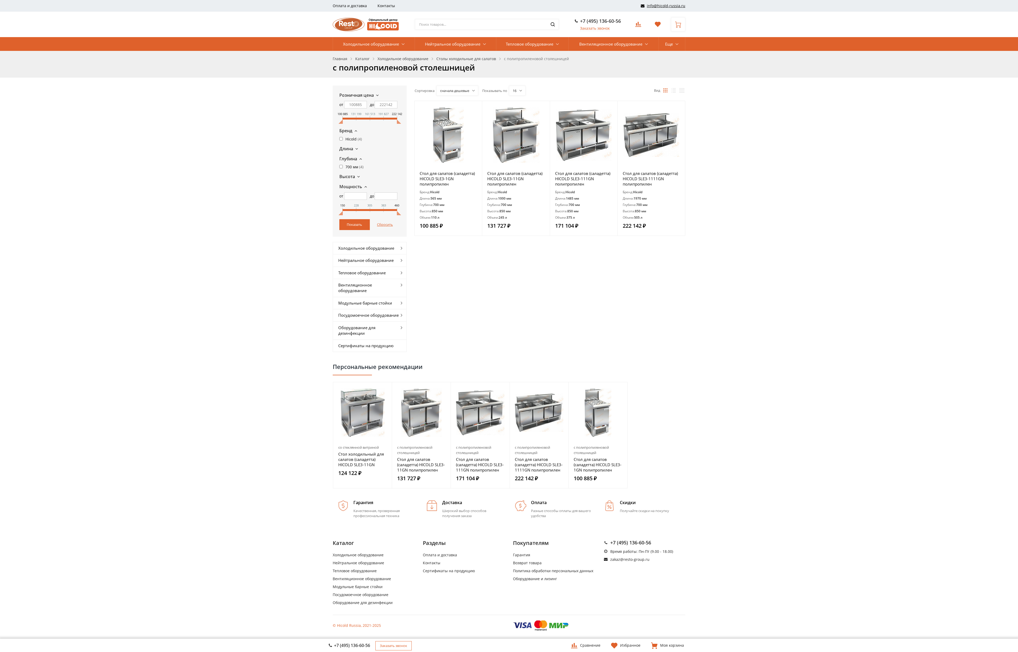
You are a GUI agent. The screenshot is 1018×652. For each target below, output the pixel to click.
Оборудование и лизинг (535, 578)
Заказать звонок (595, 28)
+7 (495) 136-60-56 (600, 21)
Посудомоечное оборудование (368, 315)
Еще (669, 44)
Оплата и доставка (350, 5)
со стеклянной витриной (358, 447)
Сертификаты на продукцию (365, 345)
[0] (638, 25)
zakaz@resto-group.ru (630, 559)
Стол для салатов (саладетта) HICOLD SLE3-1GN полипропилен (447, 179)
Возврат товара (527, 562)
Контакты (386, 5)
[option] (362, 435)
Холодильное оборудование (371, 44)
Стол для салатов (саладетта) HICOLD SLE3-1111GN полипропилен (650, 179)
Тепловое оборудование (529, 44)
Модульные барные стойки (365, 303)
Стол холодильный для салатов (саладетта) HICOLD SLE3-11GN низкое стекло (361, 459)
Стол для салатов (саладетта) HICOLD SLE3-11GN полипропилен (514, 179)
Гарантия (521, 554)
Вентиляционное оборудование (610, 44)
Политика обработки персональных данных (553, 570)
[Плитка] (665, 90)
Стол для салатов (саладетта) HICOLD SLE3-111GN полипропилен (582, 179)
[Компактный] (681, 90)
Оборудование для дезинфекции (356, 330)
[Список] (673, 90)
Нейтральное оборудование (452, 44)
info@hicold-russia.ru (666, 5)
